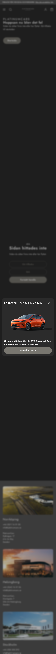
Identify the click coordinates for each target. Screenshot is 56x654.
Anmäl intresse (28, 350)
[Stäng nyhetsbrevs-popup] (49, 303)
